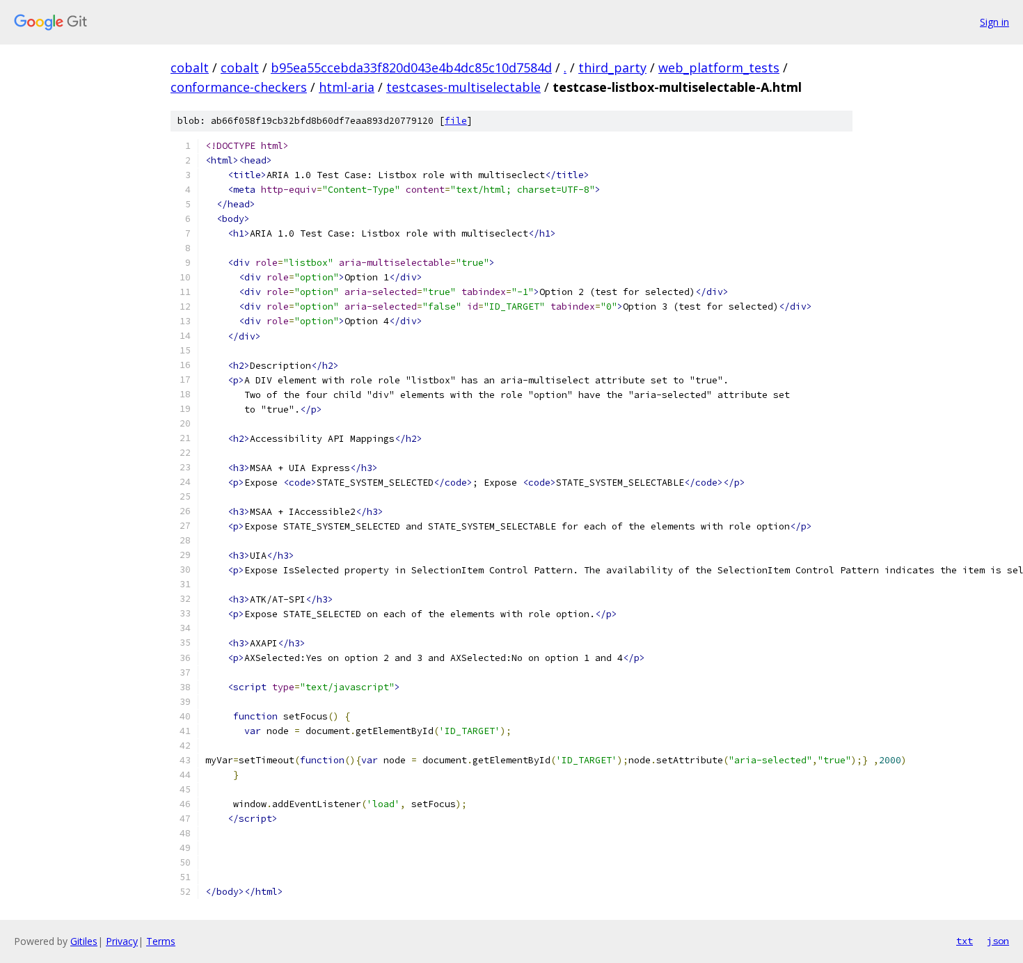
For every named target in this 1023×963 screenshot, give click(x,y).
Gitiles (83, 941)
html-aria (346, 87)
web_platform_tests (718, 67)
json (998, 940)
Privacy (122, 941)
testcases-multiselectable (463, 87)
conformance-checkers (238, 87)
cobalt (189, 67)
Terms (160, 941)
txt (964, 940)
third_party (612, 67)
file (456, 121)
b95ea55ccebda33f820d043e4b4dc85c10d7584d (411, 67)
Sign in (994, 22)
